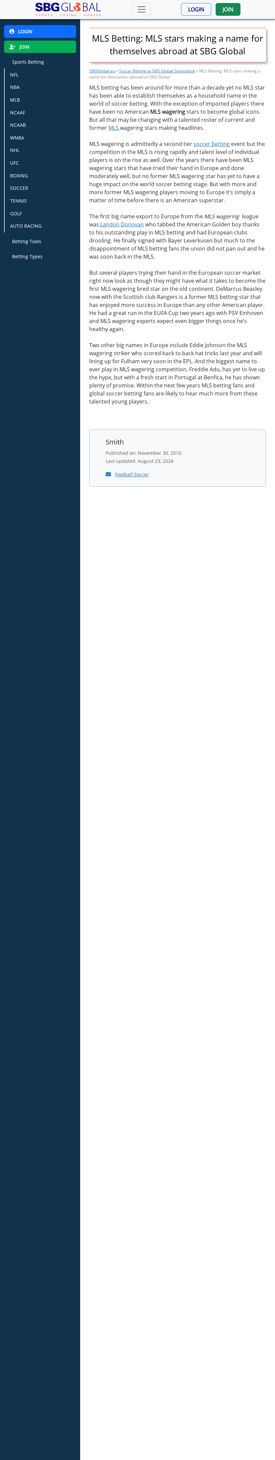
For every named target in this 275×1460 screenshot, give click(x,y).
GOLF (16, 213)
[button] (196, 9)
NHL (14, 150)
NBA (15, 87)
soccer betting (212, 144)
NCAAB (18, 125)
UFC (14, 163)
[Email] (109, 474)
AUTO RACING (26, 226)
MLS (114, 127)
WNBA (17, 137)
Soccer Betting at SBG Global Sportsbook (157, 71)
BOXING (19, 175)
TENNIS (18, 201)
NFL (14, 74)
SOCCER (19, 188)
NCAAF (17, 112)
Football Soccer (132, 474)
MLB (15, 100)
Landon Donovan (121, 224)
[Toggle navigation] (141, 9)
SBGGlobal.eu (102, 71)
